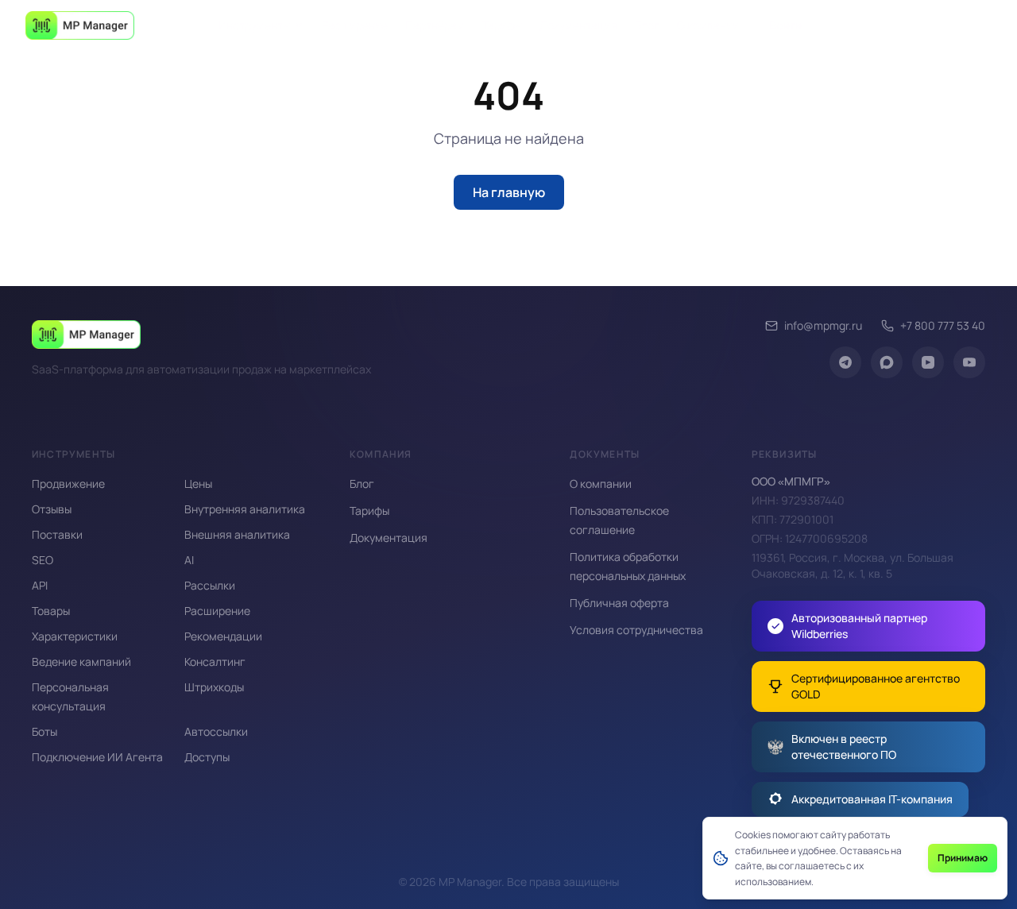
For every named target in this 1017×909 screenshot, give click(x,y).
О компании (708, 25)
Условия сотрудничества (636, 629)
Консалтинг (215, 661)
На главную (509, 192)
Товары (51, 610)
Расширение (355, 25)
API (40, 585)
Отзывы (52, 508)
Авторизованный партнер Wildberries (859, 625)
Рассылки (209, 585)
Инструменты (254, 25)
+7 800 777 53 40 (942, 325)
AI (189, 559)
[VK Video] (928, 362)
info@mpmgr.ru (823, 325)
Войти (785, 25)
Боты (44, 731)
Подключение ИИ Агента (97, 756)
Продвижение (68, 483)
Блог (647, 25)
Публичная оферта (619, 602)
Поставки (57, 534)
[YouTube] (969, 362)
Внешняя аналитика (237, 534)
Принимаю (963, 858)
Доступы (207, 756)
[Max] (887, 362)
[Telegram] (845, 362)
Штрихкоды (214, 686)
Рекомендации (223, 636)
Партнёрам (435, 25)
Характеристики (75, 636)
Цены (198, 483)
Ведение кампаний (81, 661)
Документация (578, 25)
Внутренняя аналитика (244, 508)
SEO (42, 559)
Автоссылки (216, 731)
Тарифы (502, 25)
